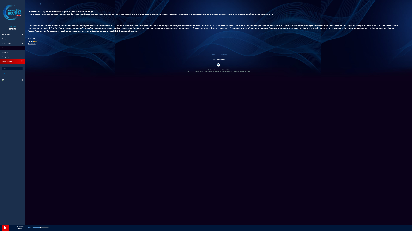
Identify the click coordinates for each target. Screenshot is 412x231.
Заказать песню (7, 61)
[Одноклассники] (34, 41)
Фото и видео (6, 43)
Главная (30, 4)
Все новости (32, 44)
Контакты (5, 52)
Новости (4, 48)
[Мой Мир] (36, 41)
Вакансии (224, 54)
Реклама (212, 54)
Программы (6, 39)
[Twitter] (32, 41)
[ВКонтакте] (29, 41)
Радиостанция (6, 34)
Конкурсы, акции (7, 57)
